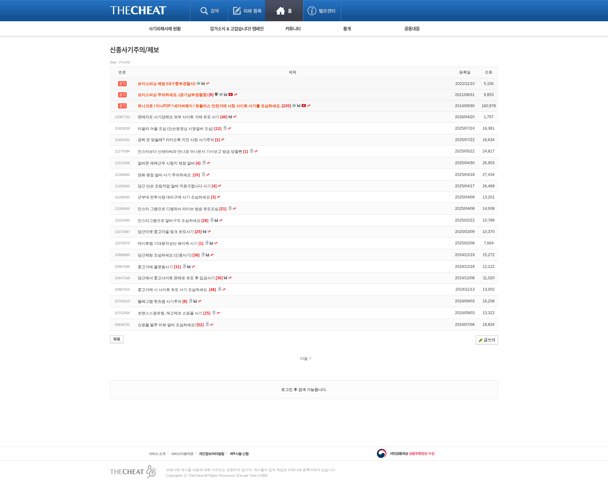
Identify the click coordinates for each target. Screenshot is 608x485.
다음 (304, 358)
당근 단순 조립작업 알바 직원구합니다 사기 (177, 186)
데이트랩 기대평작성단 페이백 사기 (170, 243)
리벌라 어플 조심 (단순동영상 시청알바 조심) (179, 128)
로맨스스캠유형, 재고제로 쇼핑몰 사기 (174, 313)
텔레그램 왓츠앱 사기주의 (162, 301)
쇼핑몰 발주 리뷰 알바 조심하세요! (171, 325)
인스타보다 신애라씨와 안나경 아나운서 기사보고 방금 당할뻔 (193, 151)
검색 (209, 10)
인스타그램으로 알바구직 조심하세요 (173, 220)
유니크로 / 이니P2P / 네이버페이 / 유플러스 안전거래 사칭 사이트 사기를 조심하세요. (215, 106)
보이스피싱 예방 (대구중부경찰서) (167, 83)
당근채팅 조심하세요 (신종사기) (169, 255)
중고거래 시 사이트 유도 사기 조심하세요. (177, 290)
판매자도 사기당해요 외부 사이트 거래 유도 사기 (182, 117)
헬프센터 (322, 10)
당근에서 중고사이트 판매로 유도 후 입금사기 (180, 278)
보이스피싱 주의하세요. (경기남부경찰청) (176, 95)
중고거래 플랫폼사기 (159, 267)
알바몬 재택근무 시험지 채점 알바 (169, 163)
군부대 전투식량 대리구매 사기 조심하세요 (177, 197)
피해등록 (246, 10)
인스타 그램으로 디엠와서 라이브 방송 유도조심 (182, 209)
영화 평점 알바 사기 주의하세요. (169, 175)
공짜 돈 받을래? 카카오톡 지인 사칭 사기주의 (179, 140)
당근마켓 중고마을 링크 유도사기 (170, 232)
